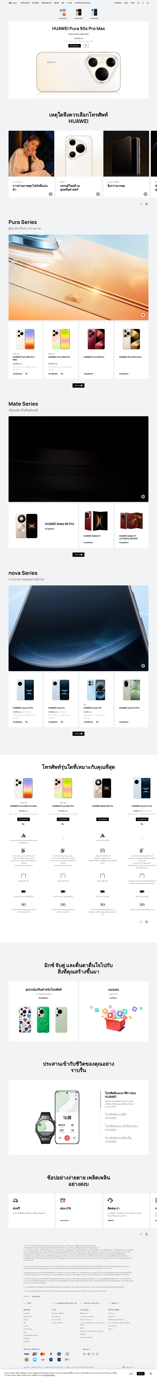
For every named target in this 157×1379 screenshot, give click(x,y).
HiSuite (82, 1328)
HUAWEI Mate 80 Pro (59, 524)
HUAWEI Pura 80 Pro (94, 357)
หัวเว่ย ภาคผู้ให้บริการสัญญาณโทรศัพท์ (119, 1323)
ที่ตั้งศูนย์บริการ (84, 1313)
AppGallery (26, 1338)
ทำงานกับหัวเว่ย (112, 1326)
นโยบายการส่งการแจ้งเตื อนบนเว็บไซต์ (83, 1367)
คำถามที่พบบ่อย (56, 1317)
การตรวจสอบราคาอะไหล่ (87, 1317)
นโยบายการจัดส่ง (56, 1320)
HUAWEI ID (26, 1341)
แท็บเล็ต (25, 1320)
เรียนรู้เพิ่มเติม (74, 46)
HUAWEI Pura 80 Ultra (130, 357)
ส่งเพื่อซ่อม (83, 1334)
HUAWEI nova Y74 (92, 707)
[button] (138, 3)
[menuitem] (36, 1313)
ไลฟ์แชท (110, 1220)
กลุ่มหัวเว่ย (111, 1317)
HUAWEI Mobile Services (30, 1335)
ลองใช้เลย (113, 998)
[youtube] (97, 1354)
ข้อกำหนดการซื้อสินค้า (58, 1313)
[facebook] (84, 1354)
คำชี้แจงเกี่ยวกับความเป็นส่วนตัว (54, 1367)
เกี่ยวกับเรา (111, 1313)
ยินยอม (140, 1374)
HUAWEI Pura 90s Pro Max (78, 28)
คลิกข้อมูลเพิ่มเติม (49, 1375)
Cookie (68, 1367)
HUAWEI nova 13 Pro (129, 707)
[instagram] (93, 1354)
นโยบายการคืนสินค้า (57, 1323)
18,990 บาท (27, 712)
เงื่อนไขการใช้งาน (37, 1367)
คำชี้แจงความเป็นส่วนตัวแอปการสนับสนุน (91, 1331)
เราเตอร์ (25, 1326)
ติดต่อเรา (110, 1329)
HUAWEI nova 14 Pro (23, 707)
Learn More (64, 1220)
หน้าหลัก (26, 1296)
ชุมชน (25, 1332)
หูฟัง (24, 1323)
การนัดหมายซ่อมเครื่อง (86, 1337)
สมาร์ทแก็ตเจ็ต (27, 1329)
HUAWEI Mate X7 (92, 536)
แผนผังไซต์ (26, 1367)
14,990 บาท (62, 712)
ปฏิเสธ (131, 1374)
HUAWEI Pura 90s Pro (59, 357)
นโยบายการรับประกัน (86, 1320)
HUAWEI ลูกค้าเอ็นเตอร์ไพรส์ (116, 1320)
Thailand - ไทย (129, 1367)
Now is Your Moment (79, 34)
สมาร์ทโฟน (26, 1313)
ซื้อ (86, 46)
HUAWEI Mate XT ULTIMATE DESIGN (128, 537)
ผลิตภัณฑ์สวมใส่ (28, 1317)
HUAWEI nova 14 (56, 707)
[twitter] (88, 1354)
